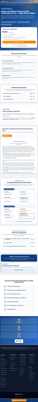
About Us (30, 369)
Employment (2, 366)
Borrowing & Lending (4, 361)
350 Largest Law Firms (13, 357)
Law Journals (22, 371)
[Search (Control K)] (31, 1)
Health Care (2, 386)
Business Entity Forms (13, 370)
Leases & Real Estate (4, 368)
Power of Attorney (3, 384)
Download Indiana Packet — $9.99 (19, 400)
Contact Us (30, 371)
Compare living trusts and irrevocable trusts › (24, 221)
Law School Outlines (23, 364)
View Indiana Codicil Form (19, 269)
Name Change (3, 382)
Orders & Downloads (32, 373)
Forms (2, 4)
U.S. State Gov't (31, 357)
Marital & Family (3, 380)
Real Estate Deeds (3, 370)
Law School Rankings (23, 357)
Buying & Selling (3, 359)
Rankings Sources (22, 369)
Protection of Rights (3, 372)
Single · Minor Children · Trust (15, 4)
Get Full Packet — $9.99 (7, 135)
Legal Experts (12, 366)
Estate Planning (6, 4)
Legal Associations (13, 364)
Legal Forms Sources (13, 368)
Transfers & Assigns (3, 374)
